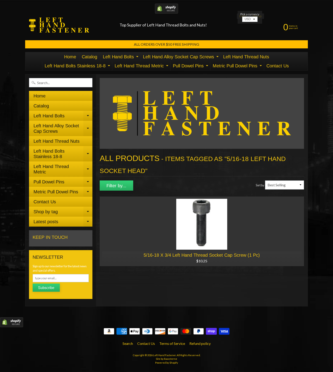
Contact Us (277, 65)
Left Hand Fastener (164, 355)
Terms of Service (172, 343)
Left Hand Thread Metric (142, 66)
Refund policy (200, 343)
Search (128, 343)
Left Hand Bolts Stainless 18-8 (78, 66)
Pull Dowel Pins (191, 66)
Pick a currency (249, 14)
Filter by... (116, 185)
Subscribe (46, 288)
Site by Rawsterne (166, 358)
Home (70, 56)
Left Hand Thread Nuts (246, 56)
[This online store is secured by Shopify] (166, 11)
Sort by (260, 185)
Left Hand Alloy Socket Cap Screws (181, 57)
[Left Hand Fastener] (59, 25)
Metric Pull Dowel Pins (238, 66)
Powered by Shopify (166, 362)
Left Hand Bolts (121, 57)
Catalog (89, 56)
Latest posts (63, 223)
